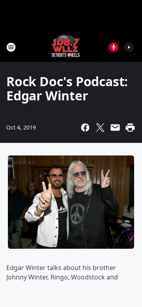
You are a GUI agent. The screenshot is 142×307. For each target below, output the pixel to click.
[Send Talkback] (113, 47)
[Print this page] (130, 127)
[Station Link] (65, 47)
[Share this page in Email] (115, 127)
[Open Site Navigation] (11, 47)
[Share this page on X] (100, 127)
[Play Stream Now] (129, 47)
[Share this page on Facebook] (85, 127)
